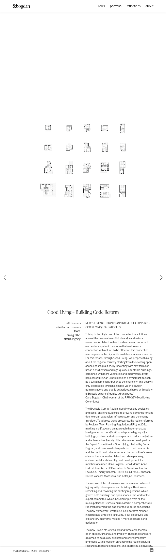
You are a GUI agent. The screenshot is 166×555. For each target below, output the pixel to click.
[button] (161, 277)
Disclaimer (44, 551)
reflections (133, 6)
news (101, 6)
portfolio (115, 6)
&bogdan (21, 6)
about (149, 6)
